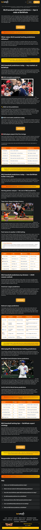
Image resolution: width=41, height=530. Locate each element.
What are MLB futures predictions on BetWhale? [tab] (15, 507)
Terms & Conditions (7, 519)
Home (3, 6)
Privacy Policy (22, 518)
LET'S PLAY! (20, 27)
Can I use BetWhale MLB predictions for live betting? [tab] (16, 503)
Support (16, 518)
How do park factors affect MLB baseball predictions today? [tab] (18, 500)
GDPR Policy (29, 519)
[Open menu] (26, 2)
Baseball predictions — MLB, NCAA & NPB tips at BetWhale (26, 6)
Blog (6, 518)
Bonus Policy (23, 521)
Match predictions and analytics (10, 6)
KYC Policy (16, 521)
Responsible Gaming (31, 518)
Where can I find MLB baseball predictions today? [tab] (15, 485)
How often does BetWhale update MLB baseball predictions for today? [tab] (20, 492)
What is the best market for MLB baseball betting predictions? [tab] (18, 488)
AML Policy (35, 519)
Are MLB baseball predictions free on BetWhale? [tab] (15, 496)
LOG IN (30, 2)
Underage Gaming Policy (19, 519)
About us (10, 518)
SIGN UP (36, 2)
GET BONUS (20, 527)
